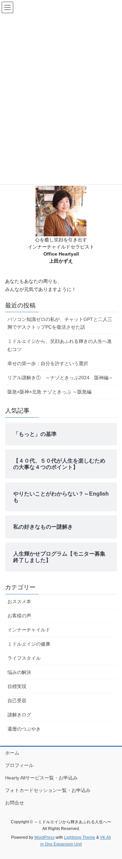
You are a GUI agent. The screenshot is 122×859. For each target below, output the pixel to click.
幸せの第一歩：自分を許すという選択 (47, 363)
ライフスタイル (24, 658)
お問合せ (14, 802)
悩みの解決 (19, 672)
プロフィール (19, 765)
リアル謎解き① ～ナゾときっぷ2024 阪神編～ (60, 377)
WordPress (44, 837)
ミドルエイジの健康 (28, 644)
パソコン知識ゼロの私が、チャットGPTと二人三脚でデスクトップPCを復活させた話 (59, 323)
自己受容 (16, 700)
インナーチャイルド (28, 629)
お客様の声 (19, 615)
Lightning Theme (79, 837)
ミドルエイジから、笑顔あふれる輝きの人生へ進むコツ (59, 345)
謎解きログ (19, 714)
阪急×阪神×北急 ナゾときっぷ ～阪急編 (49, 391)
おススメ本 (19, 601)
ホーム (12, 753)
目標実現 (16, 686)
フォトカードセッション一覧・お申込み (47, 790)
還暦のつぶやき (24, 729)
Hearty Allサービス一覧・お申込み (41, 777)
